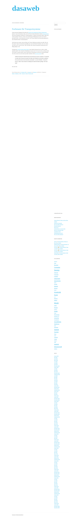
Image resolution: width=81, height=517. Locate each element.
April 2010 (56, 500)
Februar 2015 (56, 425)
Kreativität (57, 292)
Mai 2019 (55, 378)
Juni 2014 (55, 436)
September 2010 (57, 493)
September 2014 (57, 432)
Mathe (55, 300)
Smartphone (56, 319)
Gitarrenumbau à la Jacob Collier (59, 228)
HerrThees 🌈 (56, 247)
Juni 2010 (55, 497)
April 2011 (56, 483)
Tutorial (56, 337)
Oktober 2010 (56, 492)
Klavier (55, 290)
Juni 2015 (55, 419)
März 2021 (56, 371)
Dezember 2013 (57, 442)
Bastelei (56, 265)
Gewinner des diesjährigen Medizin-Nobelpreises (37, 32)
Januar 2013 (56, 456)
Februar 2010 (56, 503)
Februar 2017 (56, 395)
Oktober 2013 (56, 445)
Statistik (56, 329)
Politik (56, 311)
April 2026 (56, 358)
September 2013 (57, 446)
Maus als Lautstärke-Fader (58, 230)
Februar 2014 (56, 439)
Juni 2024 (55, 363)
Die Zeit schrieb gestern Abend (23, 49)
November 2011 (56, 473)
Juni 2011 (55, 480)
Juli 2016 (55, 402)
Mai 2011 (55, 482)
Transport (23, 73)
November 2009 (57, 507)
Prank (55, 313)
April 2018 (56, 384)
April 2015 (56, 422)
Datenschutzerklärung (19, 514)
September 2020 (57, 374)
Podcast (55, 309)
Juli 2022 (55, 368)
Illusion (55, 288)
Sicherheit (56, 318)
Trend (55, 335)
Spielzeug (56, 324)
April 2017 (56, 394)
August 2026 (56, 356)
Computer (57, 267)
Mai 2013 (55, 452)
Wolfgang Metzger (57, 244)
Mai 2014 (55, 438)
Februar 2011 (56, 486)
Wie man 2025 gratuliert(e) (58, 234)
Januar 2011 (56, 487)
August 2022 (56, 367)
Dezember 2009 (57, 506)
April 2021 (56, 370)
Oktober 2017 (56, 388)
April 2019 (56, 380)
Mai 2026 (55, 357)
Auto (55, 263)
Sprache (56, 327)
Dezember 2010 (57, 489)
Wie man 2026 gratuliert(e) (58, 224)
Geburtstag (57, 278)
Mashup (56, 298)
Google (55, 284)
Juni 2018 (55, 381)
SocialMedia (57, 321)
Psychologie (56, 314)
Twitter (55, 339)
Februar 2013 (56, 455)
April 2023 (56, 364)
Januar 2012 (56, 470)
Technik (56, 332)
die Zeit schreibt (38, 53)
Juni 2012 (55, 463)
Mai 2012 (55, 465)
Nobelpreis (17, 73)
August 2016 (56, 401)
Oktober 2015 (56, 415)
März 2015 (56, 424)
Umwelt (55, 340)
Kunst (56, 295)
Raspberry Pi (56, 316)
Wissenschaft (30, 73)
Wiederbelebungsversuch (58, 233)
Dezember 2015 (57, 412)
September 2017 (57, 390)
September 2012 (57, 459)
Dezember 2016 (57, 398)
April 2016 (56, 407)
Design (56, 270)
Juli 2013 (55, 449)
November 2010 (57, 490)
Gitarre (55, 282)
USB (55, 342)
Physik (56, 307)
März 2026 (56, 360)
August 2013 (56, 448)
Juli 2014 (55, 435)
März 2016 (56, 408)
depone (55, 241)
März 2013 (56, 453)
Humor (56, 286)
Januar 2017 (56, 397)
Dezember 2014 (57, 428)
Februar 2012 (56, 469)
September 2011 (57, 476)
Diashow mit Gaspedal (58, 223)
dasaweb (25, 8)
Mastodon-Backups (57, 226)
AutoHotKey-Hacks (57, 231)
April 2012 (56, 466)
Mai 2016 (55, 405)
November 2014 (57, 429)
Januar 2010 (56, 504)
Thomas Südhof (46, 33)
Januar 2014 (56, 441)
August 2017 (56, 391)
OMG (20, 73)
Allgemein (34, 72)
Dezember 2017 (57, 387)
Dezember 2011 (56, 472)
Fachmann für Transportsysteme (26, 29)
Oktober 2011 (56, 475)
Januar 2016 (56, 411)
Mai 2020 (55, 377)
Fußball (56, 276)
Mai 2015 (55, 421)
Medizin (13, 73)
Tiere (55, 334)
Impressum (14, 514)
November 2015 (57, 414)
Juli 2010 (55, 496)
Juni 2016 (55, 404)
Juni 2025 (55, 361)
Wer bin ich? (56, 227)
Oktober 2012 (56, 458)
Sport (55, 325)
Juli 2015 (55, 418)
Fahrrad (56, 272)
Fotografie (56, 274)
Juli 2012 (55, 462)
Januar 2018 (56, 385)
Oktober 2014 (56, 431)
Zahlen (55, 348)
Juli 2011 (55, 479)
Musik (56, 303)
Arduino (55, 261)
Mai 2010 (55, 499)
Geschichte (57, 281)
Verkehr (26, 73)
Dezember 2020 (57, 373)
